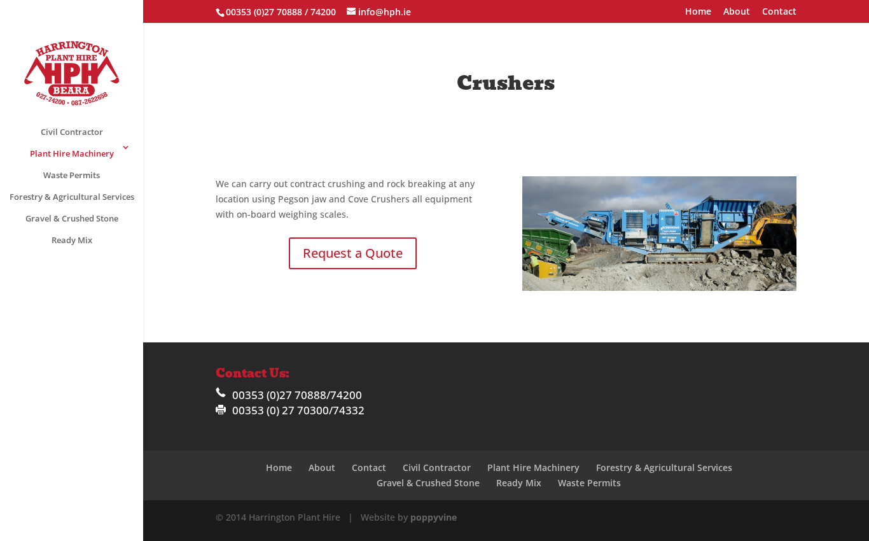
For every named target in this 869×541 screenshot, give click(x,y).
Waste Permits (71, 175)
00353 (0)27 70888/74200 (297, 395)
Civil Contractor (72, 131)
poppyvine (433, 517)
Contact (779, 12)
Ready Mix (72, 240)
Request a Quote (353, 253)
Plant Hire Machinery (72, 153)
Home (698, 12)
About (736, 12)
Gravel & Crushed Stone (71, 218)
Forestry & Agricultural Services (72, 196)
